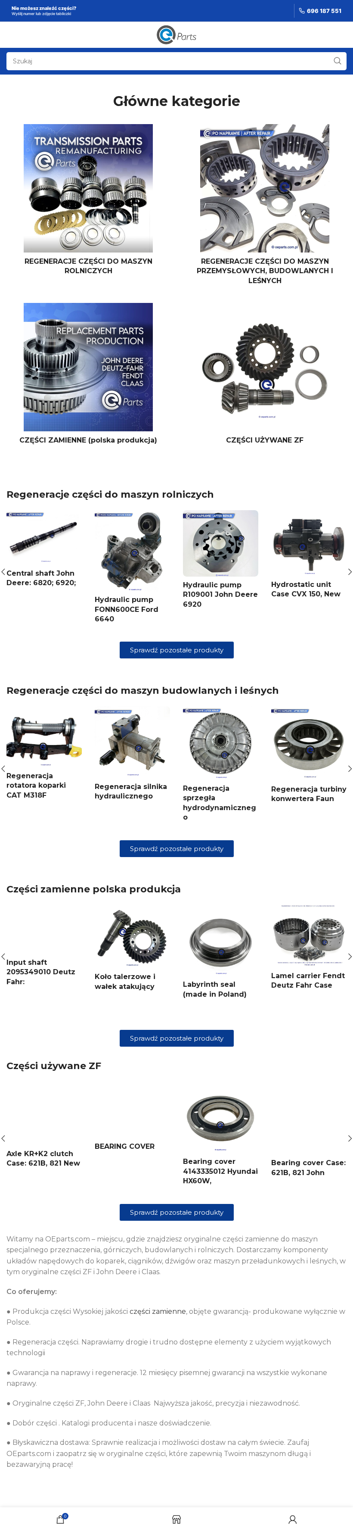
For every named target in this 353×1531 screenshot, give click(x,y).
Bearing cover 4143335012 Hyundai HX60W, (220, 1171)
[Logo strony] (176, 34)
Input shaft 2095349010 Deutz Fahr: (40, 972)
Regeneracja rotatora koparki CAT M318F (36, 785)
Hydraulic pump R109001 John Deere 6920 (220, 594)
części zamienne (158, 1311)
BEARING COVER (125, 1146)
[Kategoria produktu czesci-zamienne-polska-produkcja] (88, 376)
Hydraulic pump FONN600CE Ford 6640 (126, 609)
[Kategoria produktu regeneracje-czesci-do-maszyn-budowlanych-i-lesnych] (265, 207)
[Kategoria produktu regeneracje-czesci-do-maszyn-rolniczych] (88, 202)
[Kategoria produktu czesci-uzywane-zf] (265, 376)
